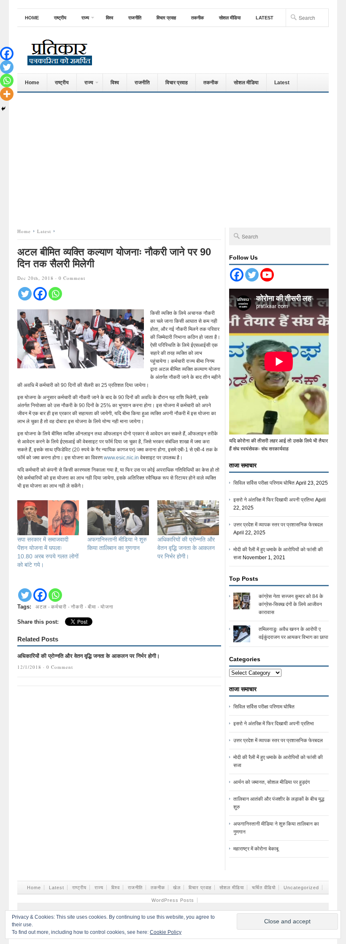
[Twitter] (25, 293)
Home (32, 17)
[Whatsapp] (55, 293)
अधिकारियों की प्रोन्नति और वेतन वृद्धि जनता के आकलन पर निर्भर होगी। (186, 548)
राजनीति (134, 17)
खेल (177, 887)
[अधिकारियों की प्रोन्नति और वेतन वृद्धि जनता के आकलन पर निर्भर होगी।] (188, 517)
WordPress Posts (172, 900)
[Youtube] (267, 275)
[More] (7, 94)
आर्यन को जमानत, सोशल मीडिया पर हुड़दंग (271, 782)
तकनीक (197, 17)
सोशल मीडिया (230, 17)
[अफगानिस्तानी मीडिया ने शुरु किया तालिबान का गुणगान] (118, 517)
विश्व (109, 17)
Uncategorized (301, 887)
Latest (264, 17)
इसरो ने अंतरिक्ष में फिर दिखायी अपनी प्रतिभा (273, 500)
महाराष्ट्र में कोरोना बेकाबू (255, 849)
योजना (107, 606)
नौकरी (77, 606)
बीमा (92, 606)
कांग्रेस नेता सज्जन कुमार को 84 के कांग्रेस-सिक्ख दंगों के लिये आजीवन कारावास (291, 604)
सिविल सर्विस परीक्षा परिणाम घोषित (264, 483)
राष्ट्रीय (60, 17)
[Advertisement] (173, 158)
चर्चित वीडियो (264, 887)
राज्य (81, 20)
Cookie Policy (165, 932)
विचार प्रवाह (166, 17)
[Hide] (3, 108)
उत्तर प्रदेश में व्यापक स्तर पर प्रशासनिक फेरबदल (278, 525)
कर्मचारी (59, 606)
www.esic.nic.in (121, 458)
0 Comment (72, 278)
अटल (41, 606)
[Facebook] (40, 293)
